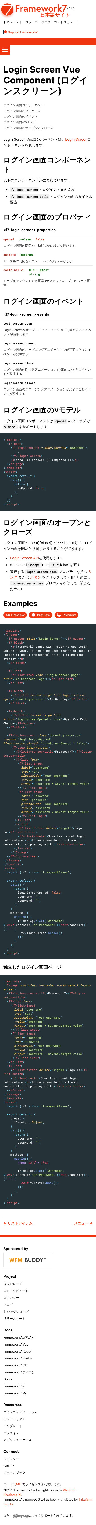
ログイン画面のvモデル (19, 122)
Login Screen (76, 139)
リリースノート (14, 1318)
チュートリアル (14, 1419)
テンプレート (12, 1426)
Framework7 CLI (15, 1365)
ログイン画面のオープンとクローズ (28, 128)
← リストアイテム (18, 1223)
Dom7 (8, 1379)
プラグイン (11, 1433)
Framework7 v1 (14, 1386)
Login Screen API (24, 558)
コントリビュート (66, 22)
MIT (19, 1484)
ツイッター (11, 1459)
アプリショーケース (17, 1440)
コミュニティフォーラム (20, 1412)
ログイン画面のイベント (20, 116)
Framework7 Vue (15, 1344)
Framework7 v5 (14, 1393)
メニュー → (83, 1223)
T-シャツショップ (16, 1312)
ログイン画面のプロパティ (22, 111)
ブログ (46, 22)
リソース (31, 22)
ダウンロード (12, 1284)
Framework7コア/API (18, 1338)
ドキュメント (12, 22)
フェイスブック (14, 1473)
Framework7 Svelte (17, 1358)
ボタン (35, 577)
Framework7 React (17, 1351)
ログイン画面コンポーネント (23, 105)
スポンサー (11, 1298)
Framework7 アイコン (19, 1372)
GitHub (8, 1466)
